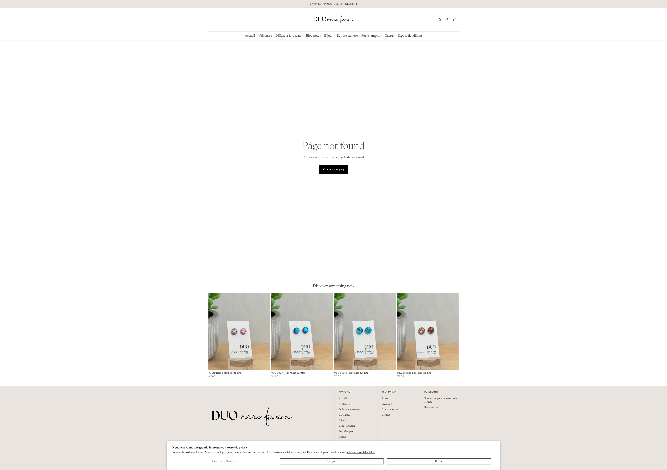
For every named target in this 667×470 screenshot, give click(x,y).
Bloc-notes (344, 415)
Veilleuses (344, 404)
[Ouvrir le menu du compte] (447, 19)
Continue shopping (333, 169)
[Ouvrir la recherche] (440, 19)
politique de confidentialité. (360, 452)
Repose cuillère (347, 426)
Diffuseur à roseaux (349, 409)
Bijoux (342, 420)
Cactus (342, 437)
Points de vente (390, 409)
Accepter (331, 461)
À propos (387, 398)
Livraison (387, 404)
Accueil (343, 398)
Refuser (439, 461)
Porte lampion (346, 431)
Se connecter (431, 407)
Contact (386, 415)
